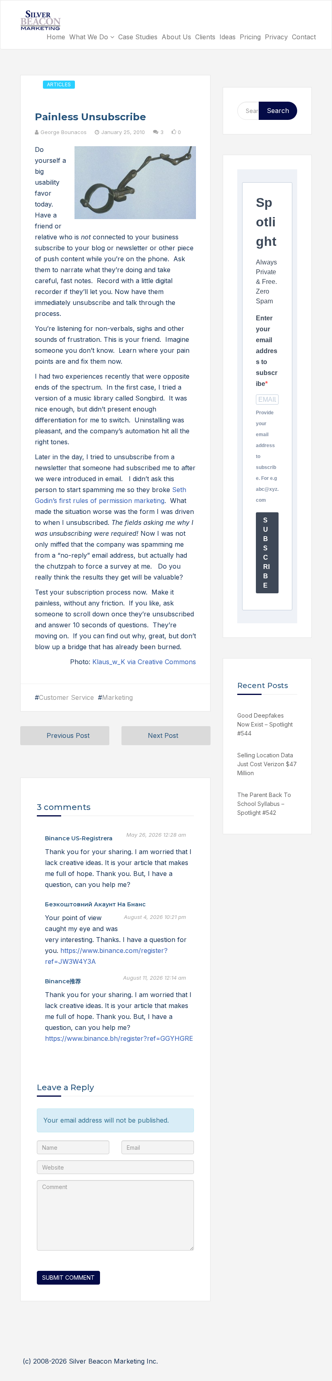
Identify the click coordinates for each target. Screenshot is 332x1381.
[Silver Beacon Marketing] (40, 20)
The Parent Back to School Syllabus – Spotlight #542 (264, 803)
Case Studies (137, 37)
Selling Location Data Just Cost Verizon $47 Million (267, 764)
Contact (304, 37)
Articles (59, 84)
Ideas (227, 37)
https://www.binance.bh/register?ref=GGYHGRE (119, 1038)
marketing (117, 697)
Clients (205, 37)
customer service (66, 697)
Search (278, 111)
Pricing (250, 37)
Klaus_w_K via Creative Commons (144, 662)
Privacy (276, 37)
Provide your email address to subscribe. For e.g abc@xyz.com (267, 456)
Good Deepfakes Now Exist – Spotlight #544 (265, 724)
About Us (176, 37)
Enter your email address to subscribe (266, 351)
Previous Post (68, 735)
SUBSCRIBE (266, 553)
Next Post (163, 735)
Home (56, 37)
